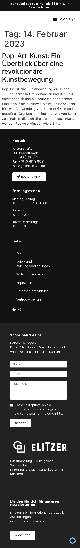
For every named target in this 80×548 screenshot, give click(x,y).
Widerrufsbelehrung (30, 274)
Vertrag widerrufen (29, 299)
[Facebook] (14, 309)
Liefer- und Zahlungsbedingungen (33, 264)
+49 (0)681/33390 (30, 157)
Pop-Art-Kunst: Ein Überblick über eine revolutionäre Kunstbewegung (32, 67)
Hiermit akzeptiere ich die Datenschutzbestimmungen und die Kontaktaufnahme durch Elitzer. (40, 409)
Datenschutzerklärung (32, 291)
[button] (55, 19)
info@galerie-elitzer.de (28, 166)
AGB (19, 253)
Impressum (24, 283)
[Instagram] (19, 309)
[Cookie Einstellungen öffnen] (72, 543)
